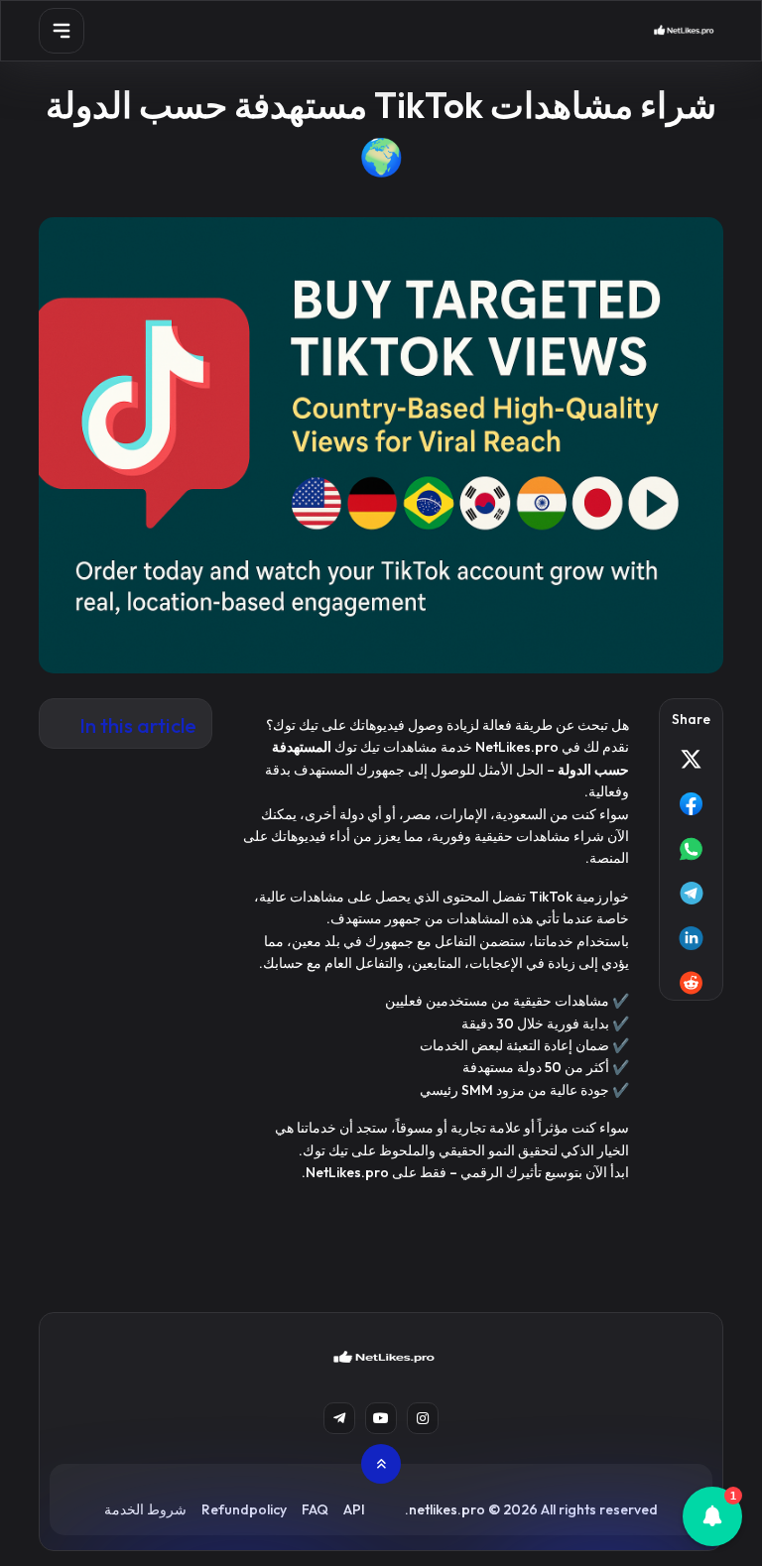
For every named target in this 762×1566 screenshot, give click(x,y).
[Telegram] (339, 1418)
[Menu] (61, 31)
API (354, 1509)
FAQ (315, 1509)
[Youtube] (381, 1418)
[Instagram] (423, 1418)
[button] (712, 1516)
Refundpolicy (244, 1509)
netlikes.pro (447, 1509)
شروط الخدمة (145, 1509)
